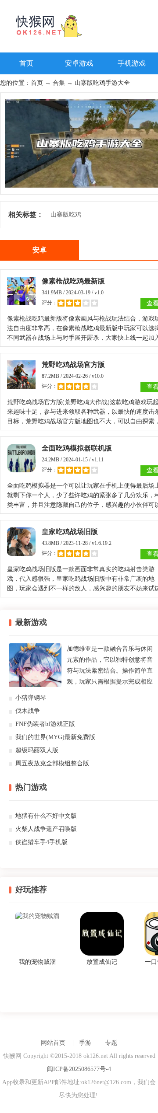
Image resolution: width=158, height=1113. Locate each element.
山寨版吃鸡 (65, 214)
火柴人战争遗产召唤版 (46, 829)
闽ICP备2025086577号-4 (79, 1069)
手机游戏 (132, 63)
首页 (26, 63)
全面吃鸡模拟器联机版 (77, 448)
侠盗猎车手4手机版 (41, 842)
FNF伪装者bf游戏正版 (45, 724)
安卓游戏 (79, 63)
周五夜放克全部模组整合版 (52, 763)
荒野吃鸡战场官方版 (73, 364)
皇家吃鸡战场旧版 (70, 531)
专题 (111, 1043)
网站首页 (53, 1043)
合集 (59, 83)
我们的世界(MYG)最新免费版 (55, 737)
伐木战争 (27, 711)
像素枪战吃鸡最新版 (73, 281)
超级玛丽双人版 (36, 750)
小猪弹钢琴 (30, 697)
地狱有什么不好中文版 (46, 816)
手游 (85, 1043)
